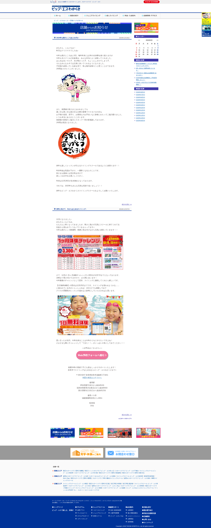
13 (152, 50)
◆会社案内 (129, 507)
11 (143, 50)
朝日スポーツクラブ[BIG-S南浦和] (110, 473)
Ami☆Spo (66, 478)
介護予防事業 (114, 513)
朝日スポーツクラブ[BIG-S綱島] (73, 471)
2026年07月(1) (140, 94)
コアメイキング (82, 519)
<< (139, 40)
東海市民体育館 (149, 476)
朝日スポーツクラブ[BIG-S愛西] (81, 478)
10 (139, 50)
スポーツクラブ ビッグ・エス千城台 (127, 471)
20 (152, 52)
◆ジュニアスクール (98, 507)
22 (157, 52)
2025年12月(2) (140, 113)
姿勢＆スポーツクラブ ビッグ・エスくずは (105, 486)
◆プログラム (79, 507)
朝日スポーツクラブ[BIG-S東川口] (133, 473)
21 (155, 52)
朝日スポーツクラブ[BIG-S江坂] (99, 483)
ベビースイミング (99, 510)
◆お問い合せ (146, 519)
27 (152, 54)
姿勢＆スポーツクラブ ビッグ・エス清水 (137, 478)
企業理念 (130, 519)
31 (139, 56)
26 (147, 54)
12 (147, 50)
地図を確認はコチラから (92, 378)
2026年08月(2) (140, 92)
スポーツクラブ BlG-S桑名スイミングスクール (108, 478)
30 (136, 56)
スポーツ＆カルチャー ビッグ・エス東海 (102, 476)
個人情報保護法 (133, 513)
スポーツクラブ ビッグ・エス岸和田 (132, 486)
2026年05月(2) (140, 100)
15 (157, 50)
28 (155, 54)
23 (136, 54)
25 (143, 54)
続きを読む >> (127, 204)
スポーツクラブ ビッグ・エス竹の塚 (86, 473)
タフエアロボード (83, 516)
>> (157, 40)
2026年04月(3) (140, 102)
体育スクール (97, 516)
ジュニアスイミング (99, 513)
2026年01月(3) (140, 110)
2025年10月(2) (140, 118)
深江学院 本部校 (116, 483)
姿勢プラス (81, 510)
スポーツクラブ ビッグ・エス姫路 (114, 488)
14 (155, 50)
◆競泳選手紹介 (147, 510)
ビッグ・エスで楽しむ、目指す (63, 510)
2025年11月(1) (140, 115)
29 (157, 54)
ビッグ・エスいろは (116, 516)
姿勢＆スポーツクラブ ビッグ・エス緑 (75, 476)
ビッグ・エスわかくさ (61, 20)
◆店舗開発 (146, 516)
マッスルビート (82, 513)
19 (147, 52)
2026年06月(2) (140, 97)
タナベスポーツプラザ (92, 490)
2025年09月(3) (140, 120)
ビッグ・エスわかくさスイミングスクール (140, 488)
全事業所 (130, 510)
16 (136, 52)
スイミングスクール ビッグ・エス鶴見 (75, 483)
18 (143, 52)
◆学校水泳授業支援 (149, 513)
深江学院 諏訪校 (128, 483)
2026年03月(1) (140, 105)
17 (139, 52)
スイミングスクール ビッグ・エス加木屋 (130, 476)
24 (139, 54)
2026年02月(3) (140, 107)
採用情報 (130, 522)
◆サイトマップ (147, 522)
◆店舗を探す (146, 507)
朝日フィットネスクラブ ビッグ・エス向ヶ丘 (99, 471)
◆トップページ (57, 507)
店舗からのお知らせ (76, 20)
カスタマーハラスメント (134, 516)
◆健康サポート (113, 507)
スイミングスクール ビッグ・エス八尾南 (89, 488)
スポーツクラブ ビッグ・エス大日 (80, 486)
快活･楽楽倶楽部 (115, 510)
